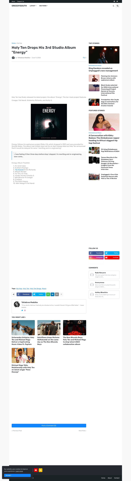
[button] (113, 6)
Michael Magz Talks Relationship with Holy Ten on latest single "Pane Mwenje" (23, 368)
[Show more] (61, 294)
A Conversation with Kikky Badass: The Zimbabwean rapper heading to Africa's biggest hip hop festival (104, 139)
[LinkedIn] (52, 294)
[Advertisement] (65, 25)
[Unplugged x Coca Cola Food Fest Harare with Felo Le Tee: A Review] (94, 176)
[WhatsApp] (48, 294)
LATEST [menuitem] (32, 6)
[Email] (57, 294)
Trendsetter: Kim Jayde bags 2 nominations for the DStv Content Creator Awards (110, 103)
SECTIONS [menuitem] (42, 6)
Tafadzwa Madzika (29, 302)
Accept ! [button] (8, 475)
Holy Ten (26, 288)
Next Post (82, 430)
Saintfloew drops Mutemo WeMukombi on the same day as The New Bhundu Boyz (48, 340)
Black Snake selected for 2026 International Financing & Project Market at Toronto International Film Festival (109, 90)
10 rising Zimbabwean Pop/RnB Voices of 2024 (110, 150)
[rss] (40, 470)
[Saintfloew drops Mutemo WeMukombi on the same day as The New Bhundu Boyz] (48, 327)
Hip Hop (19, 43)
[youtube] (36, 470)
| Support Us (20, 1)
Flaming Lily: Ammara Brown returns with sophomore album (109, 78)
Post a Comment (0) (49, 426)
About (13, 1)
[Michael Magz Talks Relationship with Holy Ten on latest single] (23, 355)
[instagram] (24, 310)
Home (14, 43)
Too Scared (19, 170)
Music (44, 288)
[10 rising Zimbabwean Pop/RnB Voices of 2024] (94, 150)
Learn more (19, 471)
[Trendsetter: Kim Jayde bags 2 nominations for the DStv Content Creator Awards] (94, 102)
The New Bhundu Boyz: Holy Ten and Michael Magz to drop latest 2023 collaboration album (74, 340)
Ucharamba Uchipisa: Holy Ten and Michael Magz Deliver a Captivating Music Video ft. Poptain (23, 340)
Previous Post (17, 430)
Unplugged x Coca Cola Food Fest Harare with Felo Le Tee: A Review (109, 176)
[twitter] (117, 1)
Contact (116, 478)
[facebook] (114, 1)
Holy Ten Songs (35, 288)
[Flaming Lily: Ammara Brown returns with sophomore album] (94, 78)
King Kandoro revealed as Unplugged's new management (103, 69)
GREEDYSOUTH (19, 5)
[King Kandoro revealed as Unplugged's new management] (104, 55)
